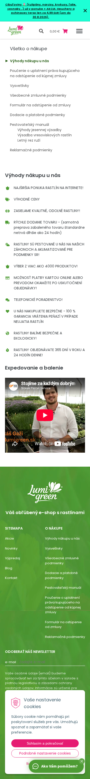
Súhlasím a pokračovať (45, 743)
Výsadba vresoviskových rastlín (45, 135)
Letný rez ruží (29, 140)
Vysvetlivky (19, 85)
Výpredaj (12, 558)
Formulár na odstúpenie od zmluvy (40, 105)
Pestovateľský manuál (29, 124)
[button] (82, 761)
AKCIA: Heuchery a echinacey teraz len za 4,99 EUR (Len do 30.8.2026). (42, 13)
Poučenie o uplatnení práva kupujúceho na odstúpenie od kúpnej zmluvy (45, 73)
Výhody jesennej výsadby (40, 129)
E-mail (10, 662)
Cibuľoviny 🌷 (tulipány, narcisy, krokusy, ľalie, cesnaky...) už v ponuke (40, 6)
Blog (8, 568)
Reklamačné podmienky (31, 150)
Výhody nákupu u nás (29, 60)
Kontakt (11, 578)
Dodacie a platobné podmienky (37, 114)
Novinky (11, 548)
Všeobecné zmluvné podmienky (38, 95)
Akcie (9, 538)
